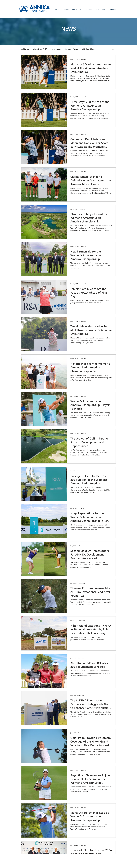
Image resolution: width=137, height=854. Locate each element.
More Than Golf (39, 49)
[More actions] (111, 59)
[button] (58, 9)
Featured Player (71, 49)
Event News (55, 49)
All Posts (25, 49)
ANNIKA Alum (88, 49)
